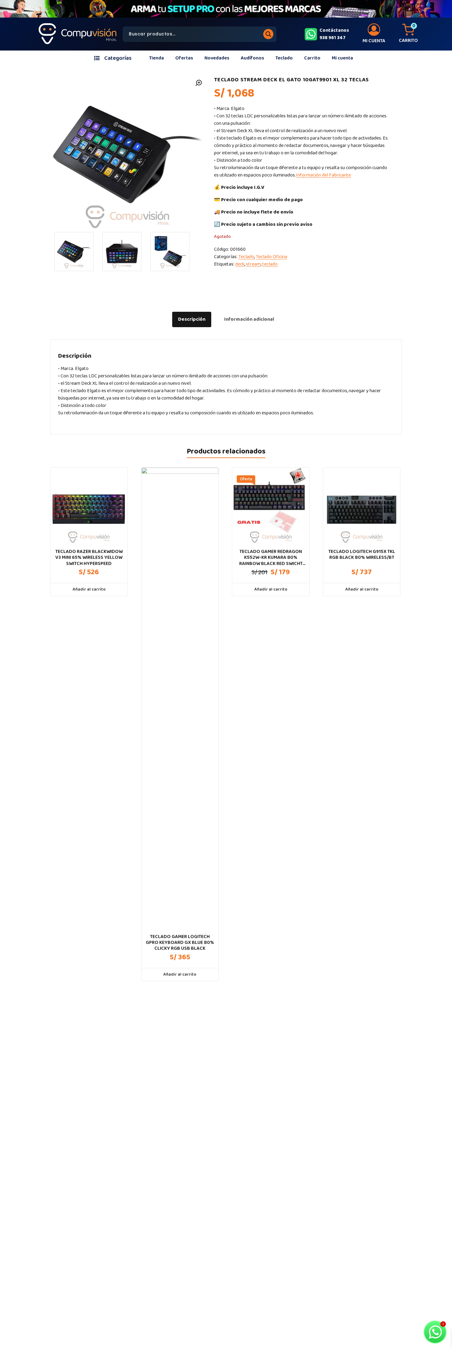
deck (239, 264)
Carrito (312, 58)
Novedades (216, 58)
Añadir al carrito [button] (89, 589)
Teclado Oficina (271, 257)
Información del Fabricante (323, 175)
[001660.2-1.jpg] (121, 251)
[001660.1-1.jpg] (73, 251)
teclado (270, 264)
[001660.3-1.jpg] (169, 251)
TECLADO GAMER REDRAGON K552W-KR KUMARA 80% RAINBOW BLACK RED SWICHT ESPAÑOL (271, 558)
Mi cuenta (342, 58)
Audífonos (252, 58)
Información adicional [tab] (249, 319)
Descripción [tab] (191, 319)
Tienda (156, 58)
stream (253, 264)
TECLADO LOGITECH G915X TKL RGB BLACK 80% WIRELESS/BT (361, 554)
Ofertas (184, 58)
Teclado (284, 58)
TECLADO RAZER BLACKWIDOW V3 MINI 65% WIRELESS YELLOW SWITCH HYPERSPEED (89, 558)
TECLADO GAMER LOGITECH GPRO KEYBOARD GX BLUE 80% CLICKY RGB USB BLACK (180, 943)
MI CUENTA (374, 41)
